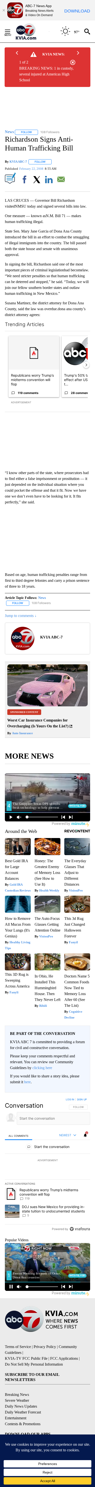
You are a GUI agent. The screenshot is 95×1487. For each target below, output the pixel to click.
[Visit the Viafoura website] (79, 1229)
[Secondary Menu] (11, 31)
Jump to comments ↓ (21, 616)
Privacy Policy (45, 1347)
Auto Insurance (22, 733)
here (27, 1082)
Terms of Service (18, 1347)
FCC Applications (64, 1358)
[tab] (18, 1136)
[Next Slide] (86, 365)
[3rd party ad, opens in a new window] (47, 705)
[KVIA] (31, 31)
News (42, 598)
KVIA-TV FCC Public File (26, 1358)
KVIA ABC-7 (18, 161)
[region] (47, 1165)
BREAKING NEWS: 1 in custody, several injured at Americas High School (46, 74)
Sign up (82, 1099)
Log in (70, 1099)
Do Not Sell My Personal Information (34, 1364)
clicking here (42, 1068)
